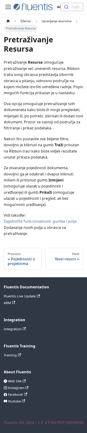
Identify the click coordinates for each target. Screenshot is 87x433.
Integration (13, 329)
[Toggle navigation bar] (8, 6)
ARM (7, 303)
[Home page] (8, 21)
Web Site (14, 381)
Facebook (15, 394)
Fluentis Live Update (20, 296)
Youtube (14, 401)
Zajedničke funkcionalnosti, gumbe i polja (40, 221)
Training (10, 355)
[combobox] (72, 7)
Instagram (15, 388)
